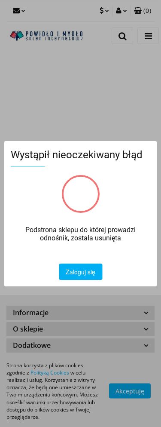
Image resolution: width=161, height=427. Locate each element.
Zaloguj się (80, 271)
